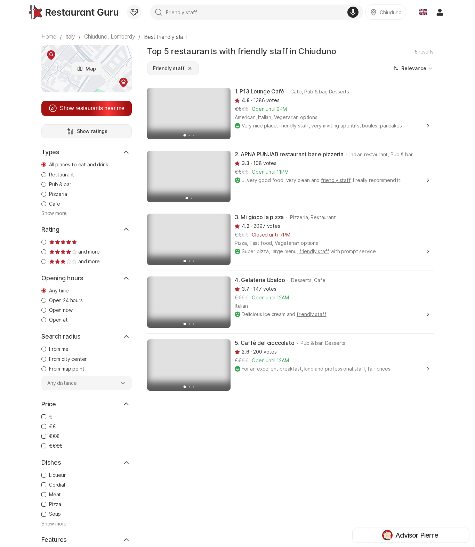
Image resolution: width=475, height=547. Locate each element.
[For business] (134, 12)
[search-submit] (158, 12)
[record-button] (353, 12)
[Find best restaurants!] (73, 12)
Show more (54, 212)
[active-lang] (423, 12)
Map (91, 69)
